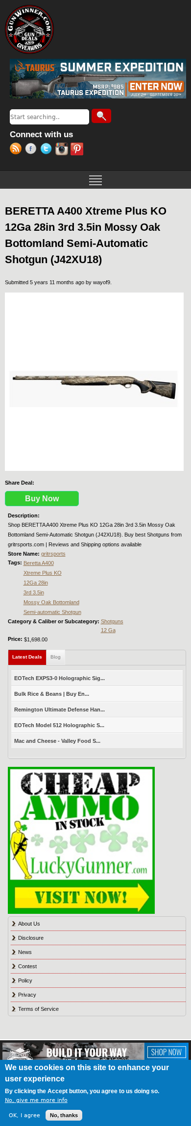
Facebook (32, 150)
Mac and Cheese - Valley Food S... (57, 741)
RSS (17, 150)
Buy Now (42, 498)
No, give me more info (36, 1100)
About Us (29, 924)
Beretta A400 (39, 563)
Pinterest (78, 150)
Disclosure (31, 938)
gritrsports (53, 554)
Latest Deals (29, 657)
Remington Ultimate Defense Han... (59, 709)
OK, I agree (24, 1115)
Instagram (63, 150)
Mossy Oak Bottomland (51, 602)
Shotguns (112, 621)
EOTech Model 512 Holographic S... (59, 725)
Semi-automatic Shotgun (52, 612)
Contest (27, 966)
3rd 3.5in (34, 592)
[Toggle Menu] (95, 179)
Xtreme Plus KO (43, 573)
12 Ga (108, 630)
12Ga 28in (36, 583)
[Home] (29, 29)
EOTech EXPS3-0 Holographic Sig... (59, 678)
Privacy (27, 995)
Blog (55, 657)
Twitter (47, 150)
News (25, 952)
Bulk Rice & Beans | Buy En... (51, 694)
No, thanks (64, 1115)
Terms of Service (38, 1009)
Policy (25, 980)
